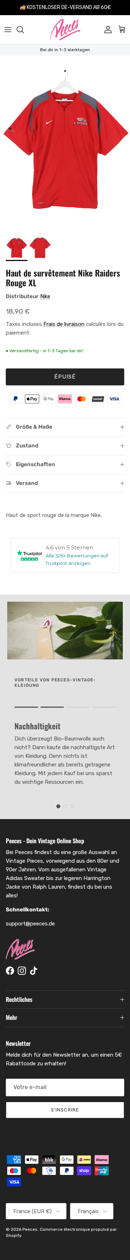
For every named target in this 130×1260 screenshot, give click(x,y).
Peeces (30, 1229)
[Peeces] (65, 29)
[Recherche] (24, 29)
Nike (45, 296)
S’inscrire (65, 1110)
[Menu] (8, 29)
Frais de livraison (63, 324)
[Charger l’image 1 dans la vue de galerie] (65, 142)
